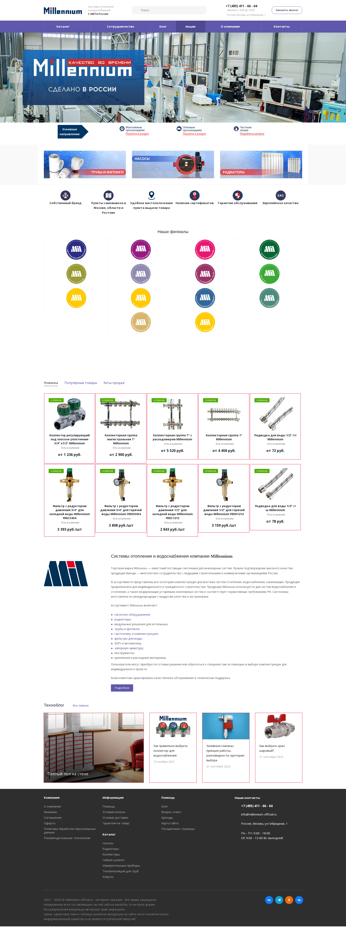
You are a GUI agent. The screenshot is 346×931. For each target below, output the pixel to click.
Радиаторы (111, 849)
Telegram (279, 900)
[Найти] (137, 10)
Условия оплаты (114, 812)
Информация (113, 797)
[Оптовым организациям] (201, 131)
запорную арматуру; (129, 648)
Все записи (81, 705)
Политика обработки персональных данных (70, 830)
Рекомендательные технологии (67, 838)
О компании (52, 806)
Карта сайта (170, 823)
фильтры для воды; (129, 638)
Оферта (49, 823)
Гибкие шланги (113, 860)
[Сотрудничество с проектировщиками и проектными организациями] (258, 131)
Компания (51, 797)
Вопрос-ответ (171, 812)
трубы (119, 629)
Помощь (109, 806)
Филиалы (50, 812)
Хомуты (108, 877)
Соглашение (53, 817)
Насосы (108, 843)
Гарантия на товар (116, 823)
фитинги (133, 629)
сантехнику (123, 634)
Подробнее (122, 688)
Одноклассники (289, 900)
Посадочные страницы (178, 829)
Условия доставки (115, 817)
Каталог (109, 834)
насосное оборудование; (133, 614)
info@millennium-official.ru (259, 814)
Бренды (167, 817)
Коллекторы (111, 854)
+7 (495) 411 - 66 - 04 (241, 6)
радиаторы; (123, 619)
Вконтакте (269, 900)
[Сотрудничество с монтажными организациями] (144, 131)
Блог (164, 806)
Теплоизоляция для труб (121, 871)
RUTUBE (299, 900)
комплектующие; (146, 634)
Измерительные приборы (121, 865)
